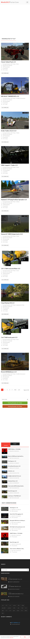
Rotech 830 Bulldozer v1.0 (8, 372)
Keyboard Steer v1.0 (12, 481)
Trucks (17, 167)
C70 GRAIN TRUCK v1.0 (14, 586)
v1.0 (22, 610)
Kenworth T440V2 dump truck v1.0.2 (12, 234)
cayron (14, 605)
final (22, 607)
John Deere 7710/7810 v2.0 (14, 495)
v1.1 (6, 610)
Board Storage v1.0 (12, 491)
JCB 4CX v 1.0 (11, 471)
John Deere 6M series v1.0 (15, 593)
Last (19, 389)
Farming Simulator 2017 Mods (9, 64)
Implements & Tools (20, 305)
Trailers (17, 132)
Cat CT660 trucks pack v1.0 (9, 337)
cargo (23, 605)
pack (14, 610)
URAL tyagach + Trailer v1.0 (9, 165)
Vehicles (17, 201)
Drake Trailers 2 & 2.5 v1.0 (8, 131)
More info (11, 637)
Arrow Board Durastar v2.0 (14, 466)
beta (3, 613)
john (19, 605)
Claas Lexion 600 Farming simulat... (16, 486)
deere (26, 610)
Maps (9, 577)
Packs (17, 64)
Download (5, 73)
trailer (14, 607)
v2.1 (26, 607)
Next (15, 389)
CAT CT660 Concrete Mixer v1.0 (10, 268)
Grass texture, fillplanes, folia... (17, 548)
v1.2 (10, 605)
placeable (4, 607)
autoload (9, 607)
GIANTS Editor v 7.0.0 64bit (14, 449)
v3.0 (3, 605)
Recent (15, 443)
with (3, 610)
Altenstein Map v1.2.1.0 (15, 579)
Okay (25, 636)
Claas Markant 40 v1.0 (7, 303)
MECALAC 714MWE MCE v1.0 (10, 96)
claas (18, 607)
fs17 (6, 605)
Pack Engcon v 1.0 (12, 461)
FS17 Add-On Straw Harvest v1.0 (17, 527)
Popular (6, 445)
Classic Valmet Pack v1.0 (8, 62)
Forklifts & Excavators (20, 98)
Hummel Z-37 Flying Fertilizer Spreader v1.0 (14, 199)
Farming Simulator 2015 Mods (15, 406)
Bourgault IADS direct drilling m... (17, 520)
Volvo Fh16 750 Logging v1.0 (16, 514)
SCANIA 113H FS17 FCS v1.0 (14, 476)
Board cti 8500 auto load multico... (16, 456)
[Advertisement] (15, 20)
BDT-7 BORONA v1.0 (15, 622)
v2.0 (10, 610)
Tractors (9, 592)
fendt (18, 610)
